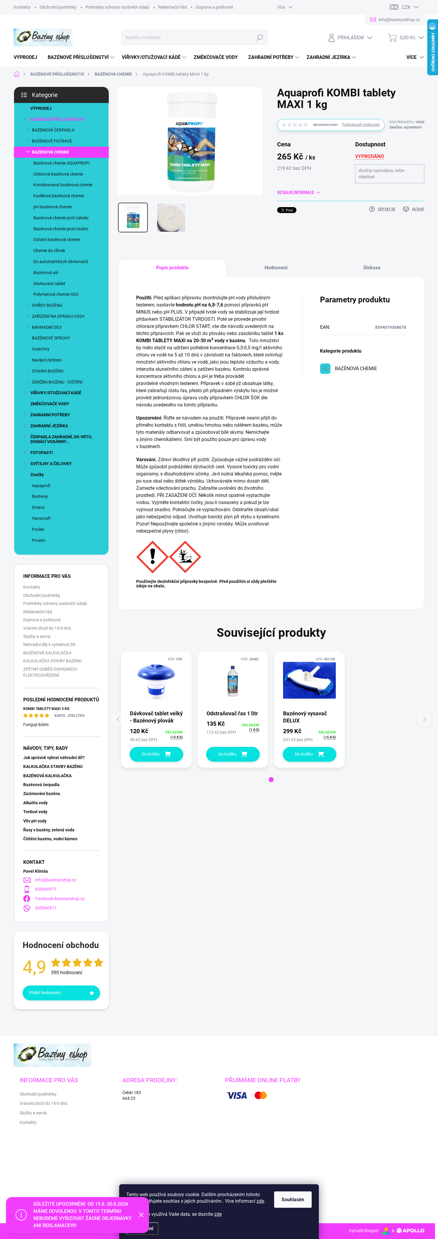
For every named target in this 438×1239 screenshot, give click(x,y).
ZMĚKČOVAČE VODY (49, 403)
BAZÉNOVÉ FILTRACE (52, 141)
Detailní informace (295, 192)
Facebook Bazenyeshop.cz (60, 898)
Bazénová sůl (45, 272)
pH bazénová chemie (52, 206)
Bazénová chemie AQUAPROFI (61, 163)
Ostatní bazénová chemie (56, 239)
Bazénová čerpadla (41, 784)
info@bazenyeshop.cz (55, 879)
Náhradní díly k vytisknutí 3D (49, 644)
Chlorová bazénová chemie (58, 174)
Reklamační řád (172, 7)
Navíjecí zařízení (46, 360)
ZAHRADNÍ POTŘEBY (50, 414)
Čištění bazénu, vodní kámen (50, 838)
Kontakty (22, 7)
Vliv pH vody (34, 821)
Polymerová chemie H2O (56, 294)
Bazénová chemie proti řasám (60, 228)
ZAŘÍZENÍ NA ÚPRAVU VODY (58, 316)
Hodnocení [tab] (276, 267)
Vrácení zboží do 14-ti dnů (47, 628)
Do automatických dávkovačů (60, 261)
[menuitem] (28, 57)
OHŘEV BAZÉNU (47, 305)
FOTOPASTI (41, 452)
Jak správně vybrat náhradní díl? (54, 757)
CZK (406, 7)
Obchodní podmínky (58, 7)
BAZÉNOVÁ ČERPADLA (53, 130)
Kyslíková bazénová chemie (58, 195)
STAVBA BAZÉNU (47, 371)
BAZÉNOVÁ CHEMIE (50, 152)
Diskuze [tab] (372, 267)
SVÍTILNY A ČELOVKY (51, 463)
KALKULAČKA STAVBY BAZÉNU (52, 660)
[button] (271, 780)
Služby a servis (36, 636)
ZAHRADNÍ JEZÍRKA (49, 425)
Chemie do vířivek (49, 250)
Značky (37, 474)
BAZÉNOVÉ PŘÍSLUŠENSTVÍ (57, 119)
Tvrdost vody (35, 811)
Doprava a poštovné (214, 7)
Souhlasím (293, 1199)
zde (260, 1201)
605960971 (46, 889)
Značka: (405, 127)
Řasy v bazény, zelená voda (48, 829)
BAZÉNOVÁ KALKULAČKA (47, 652)
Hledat (260, 37)
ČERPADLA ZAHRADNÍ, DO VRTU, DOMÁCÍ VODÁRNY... (61, 439)
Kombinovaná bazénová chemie (62, 184)
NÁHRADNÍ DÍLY (47, 327)
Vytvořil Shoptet (363, 1230)
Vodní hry (40, 349)
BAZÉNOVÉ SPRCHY (51, 338)
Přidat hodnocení (44, 992)
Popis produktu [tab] (172, 267)
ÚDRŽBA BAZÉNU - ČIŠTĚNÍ (57, 382)
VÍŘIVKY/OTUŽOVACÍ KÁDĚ (55, 392)
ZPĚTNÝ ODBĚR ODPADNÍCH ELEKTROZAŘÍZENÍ (50, 672)
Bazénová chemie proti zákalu (60, 217)
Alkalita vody (35, 802)
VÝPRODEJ (41, 108)
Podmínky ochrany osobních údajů (117, 7)
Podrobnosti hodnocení (361, 125)
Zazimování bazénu (41, 793)
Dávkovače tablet (49, 283)
